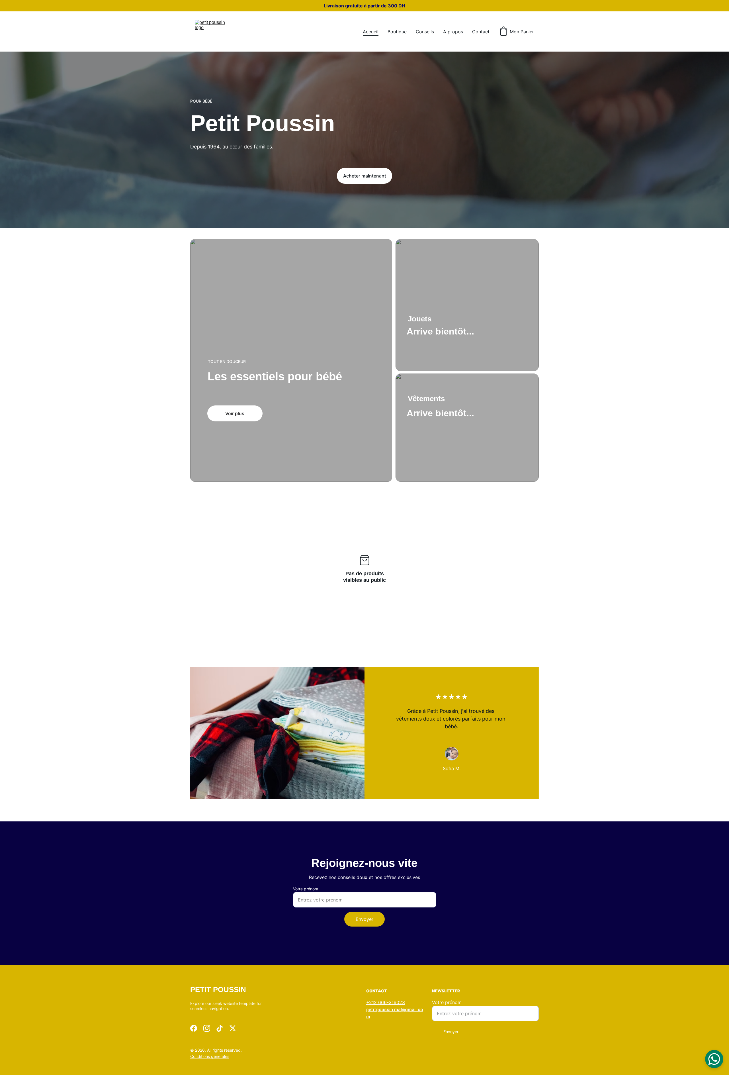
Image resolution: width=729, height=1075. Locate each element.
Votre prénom (305, 888)
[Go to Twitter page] (232, 1028)
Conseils (425, 31)
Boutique (397, 31)
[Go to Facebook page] (193, 1028)
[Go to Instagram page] (206, 1028)
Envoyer (364, 919)
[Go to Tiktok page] (219, 1028)
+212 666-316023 (385, 1002)
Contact (481, 31)
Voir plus (234, 413)
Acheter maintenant (364, 176)
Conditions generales (209, 1056)
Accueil (370, 31)
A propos (453, 31)
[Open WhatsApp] (714, 1059)
